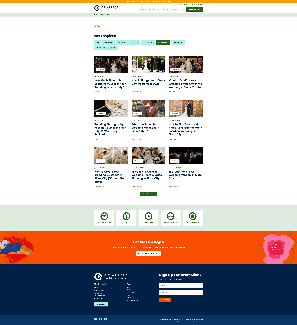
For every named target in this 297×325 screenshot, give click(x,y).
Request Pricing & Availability (148, 254)
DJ (149, 9)
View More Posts (148, 194)
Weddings (97, 288)
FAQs (128, 295)
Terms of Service (196, 321)
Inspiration (122, 42)
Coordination (175, 9)
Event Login (101, 304)
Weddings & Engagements (106, 48)
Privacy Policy (188, 321)
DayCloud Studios (197, 319)
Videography (156, 9)
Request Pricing (194, 9)
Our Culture (130, 290)
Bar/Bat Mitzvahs (99, 298)
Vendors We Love (133, 300)
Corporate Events (99, 290)
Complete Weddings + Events (174, 319)
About (129, 284)
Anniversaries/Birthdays (100, 296)
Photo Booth (165, 9)
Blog (182, 9)
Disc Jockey (108, 42)
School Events (98, 293)
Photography (142, 9)
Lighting (135, 42)
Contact (129, 297)
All (98, 42)
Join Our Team (130, 292)
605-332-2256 (198, 4)
